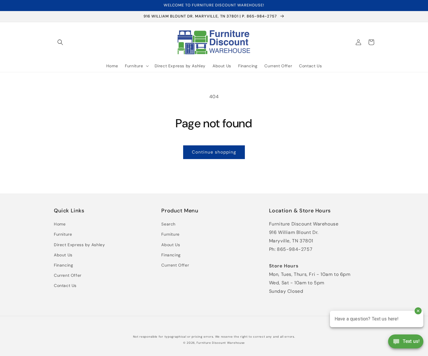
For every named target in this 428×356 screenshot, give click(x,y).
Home (60, 224)
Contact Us (65, 285)
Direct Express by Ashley (79, 244)
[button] (60, 42)
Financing (63, 265)
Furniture (63, 234)
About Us (63, 255)
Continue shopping (214, 152)
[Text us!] (405, 343)
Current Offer (68, 275)
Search (168, 224)
